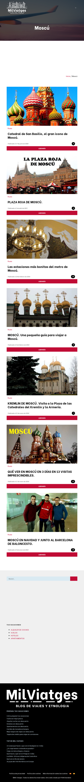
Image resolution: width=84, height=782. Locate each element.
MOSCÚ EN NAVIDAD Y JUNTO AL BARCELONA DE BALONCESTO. (40, 541)
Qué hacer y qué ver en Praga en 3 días (20, 753)
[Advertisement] (42, 56)
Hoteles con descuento (15, 724)
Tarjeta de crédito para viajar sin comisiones (22, 734)
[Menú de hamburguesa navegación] (75, 7)
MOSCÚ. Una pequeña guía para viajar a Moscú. (37, 336)
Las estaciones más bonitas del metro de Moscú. (38, 268)
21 (73, 481)
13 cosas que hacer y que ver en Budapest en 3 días (25, 746)
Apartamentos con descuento (17, 726)
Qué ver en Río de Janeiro (15, 759)
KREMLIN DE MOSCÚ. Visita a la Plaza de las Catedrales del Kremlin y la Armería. (40, 405)
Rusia (10, 128)
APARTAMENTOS (17, 638)
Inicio (68, 76)
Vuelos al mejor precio (15, 718)
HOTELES (14, 635)
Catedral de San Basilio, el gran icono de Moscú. (38, 135)
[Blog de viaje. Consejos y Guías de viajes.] (37, 8)
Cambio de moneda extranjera (18, 729)
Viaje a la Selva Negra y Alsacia (18, 751)
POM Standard (66, 777)
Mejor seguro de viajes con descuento (20, 731)
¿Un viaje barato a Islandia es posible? (20, 748)
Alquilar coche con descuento (17, 721)
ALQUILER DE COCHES (20, 629)
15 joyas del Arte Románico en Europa (20, 761)
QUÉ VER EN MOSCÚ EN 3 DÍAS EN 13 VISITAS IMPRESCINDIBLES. (40, 473)
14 (73, 276)
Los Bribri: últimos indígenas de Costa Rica (22, 756)
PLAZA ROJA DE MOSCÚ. (25, 202)
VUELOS (14, 632)
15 (73, 550)
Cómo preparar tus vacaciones (18, 716)
